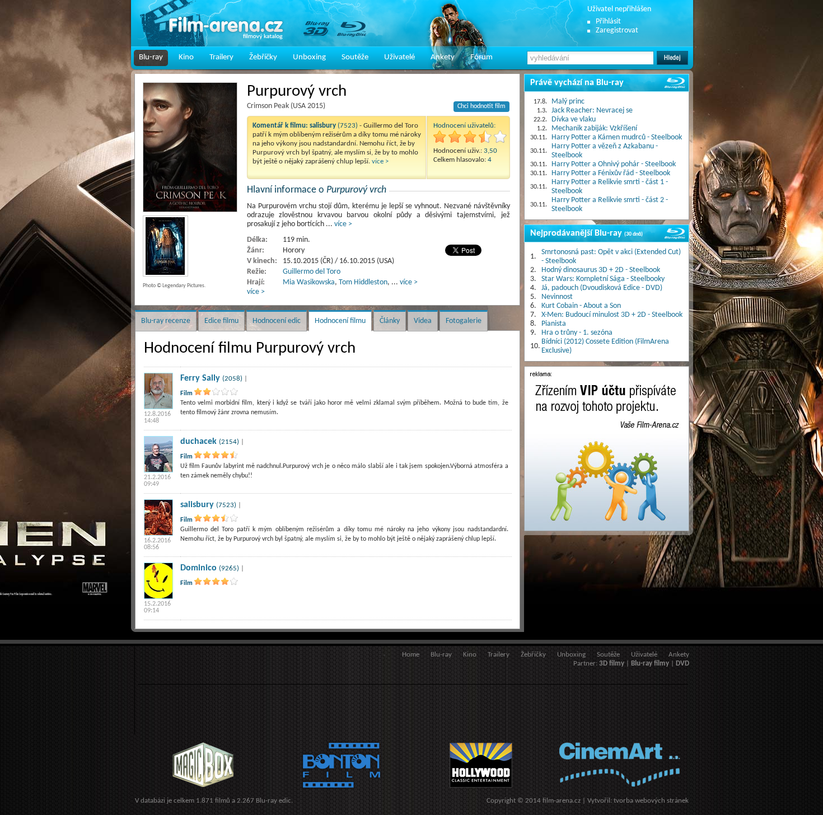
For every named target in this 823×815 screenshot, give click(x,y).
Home (410, 654)
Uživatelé (399, 57)
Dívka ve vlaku (573, 119)
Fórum (481, 57)
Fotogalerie (463, 321)
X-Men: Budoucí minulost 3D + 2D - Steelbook (611, 314)
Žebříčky (263, 57)
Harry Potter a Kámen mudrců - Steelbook (616, 137)
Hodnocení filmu (340, 321)
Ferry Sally (200, 378)
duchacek (198, 441)
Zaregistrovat (617, 30)
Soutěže (355, 57)
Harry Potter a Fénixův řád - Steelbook (610, 173)
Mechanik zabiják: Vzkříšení (594, 128)
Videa (423, 321)
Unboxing (309, 57)
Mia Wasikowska (309, 282)
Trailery (221, 57)
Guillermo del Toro (311, 271)
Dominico (198, 568)
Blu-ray (151, 57)
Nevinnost (557, 297)
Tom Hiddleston (363, 282)
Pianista (553, 323)
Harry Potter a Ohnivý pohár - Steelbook (613, 164)
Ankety (443, 57)
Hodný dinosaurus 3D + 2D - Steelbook (600, 270)
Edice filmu (221, 321)
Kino (186, 57)
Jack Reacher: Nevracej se (592, 110)
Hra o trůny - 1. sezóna (576, 332)
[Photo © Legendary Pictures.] (190, 147)
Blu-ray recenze (165, 321)
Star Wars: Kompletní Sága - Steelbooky (603, 279)
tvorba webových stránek (651, 800)
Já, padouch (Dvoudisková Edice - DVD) (601, 288)
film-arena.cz (562, 800)
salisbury (197, 504)
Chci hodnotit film (481, 106)
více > (380, 161)
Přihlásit (608, 21)
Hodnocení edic (276, 321)
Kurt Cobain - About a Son (581, 306)
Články (390, 321)
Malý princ (567, 101)
